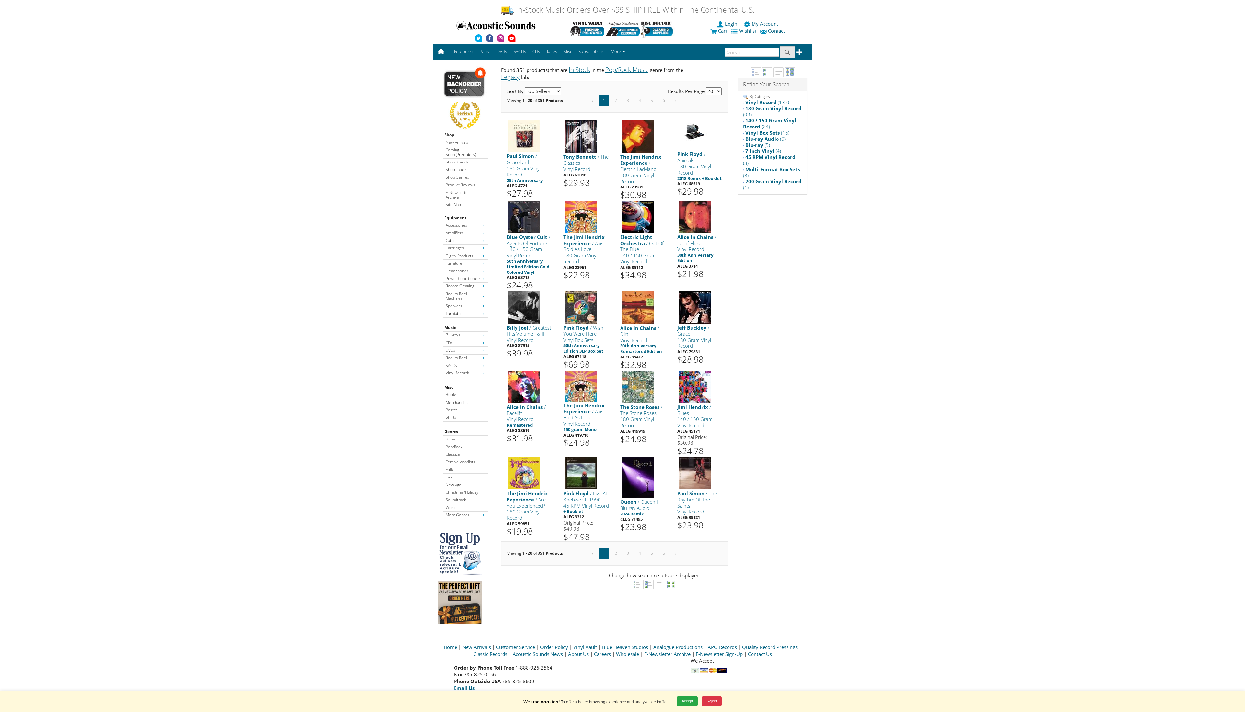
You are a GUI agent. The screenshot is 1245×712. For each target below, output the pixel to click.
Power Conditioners (463, 278)
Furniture (454, 263)
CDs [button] (536, 51)
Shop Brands (457, 162)
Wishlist (748, 31)
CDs (449, 342)
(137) (767, 102)
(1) (772, 184)
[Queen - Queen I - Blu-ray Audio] (637, 477)
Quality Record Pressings (770, 647)
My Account (764, 23)
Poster (451, 410)
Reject (712, 701)
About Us (578, 654)
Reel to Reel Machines (456, 296)
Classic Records (490, 654)
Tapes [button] (551, 51)
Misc (449, 387)
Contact (776, 31)
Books (451, 394)
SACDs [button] (520, 51)
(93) (772, 111)
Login (731, 23)
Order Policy (554, 647)
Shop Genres (457, 177)
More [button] (616, 51)
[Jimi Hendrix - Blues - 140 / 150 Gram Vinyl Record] (694, 386)
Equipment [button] (464, 51)
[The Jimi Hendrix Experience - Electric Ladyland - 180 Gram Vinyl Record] (637, 136)
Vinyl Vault (585, 647)
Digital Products (459, 256)
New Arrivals (457, 142)
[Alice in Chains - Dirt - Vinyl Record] (637, 307)
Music (450, 327)
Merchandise (457, 402)
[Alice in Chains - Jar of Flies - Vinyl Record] (694, 216)
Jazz (449, 477)
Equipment (455, 218)
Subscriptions (591, 51)
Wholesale (627, 654)
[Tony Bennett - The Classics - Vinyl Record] (581, 136)
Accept (687, 701)
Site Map (453, 204)
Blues (451, 439)
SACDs (451, 365)
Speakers (454, 305)
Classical (453, 454)
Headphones (457, 270)
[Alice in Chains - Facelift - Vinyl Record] (524, 386)
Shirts (451, 417)
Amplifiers (455, 232)
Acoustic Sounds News (538, 654)
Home (450, 647)
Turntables (455, 313)
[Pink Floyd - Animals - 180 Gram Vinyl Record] (694, 131)
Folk (449, 469)
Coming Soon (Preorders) (461, 152)
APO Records (722, 647)
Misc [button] (567, 51)
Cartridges (455, 248)
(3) (769, 160)
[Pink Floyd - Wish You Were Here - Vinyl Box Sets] (581, 307)
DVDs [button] (502, 51)
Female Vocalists (460, 462)
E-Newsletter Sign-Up (719, 654)
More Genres (457, 515)
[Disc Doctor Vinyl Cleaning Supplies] (658, 29)
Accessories (456, 225)
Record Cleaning (460, 286)
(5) (757, 145)
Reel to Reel (456, 358)
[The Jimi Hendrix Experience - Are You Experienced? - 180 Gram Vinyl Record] (524, 473)
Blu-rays (453, 335)
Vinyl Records (458, 373)
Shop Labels (456, 169)
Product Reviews (460, 184)
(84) (769, 123)
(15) (767, 132)
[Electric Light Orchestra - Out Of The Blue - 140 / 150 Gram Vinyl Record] (637, 216)
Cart (722, 31)
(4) (763, 151)
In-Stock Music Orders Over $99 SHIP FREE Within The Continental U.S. (634, 10)
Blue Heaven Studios (625, 647)
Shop (449, 135)
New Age (453, 485)
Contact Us (760, 654)
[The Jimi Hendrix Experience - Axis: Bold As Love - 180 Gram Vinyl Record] (581, 216)
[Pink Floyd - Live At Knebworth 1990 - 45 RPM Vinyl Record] (581, 473)
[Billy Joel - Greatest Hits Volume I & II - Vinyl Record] (524, 307)
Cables (451, 240)
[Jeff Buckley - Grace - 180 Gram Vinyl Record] (694, 307)
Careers (602, 654)
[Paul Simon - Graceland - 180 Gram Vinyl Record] (524, 136)
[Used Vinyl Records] (587, 29)
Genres (451, 431)
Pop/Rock (454, 447)
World (451, 507)
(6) (765, 139)
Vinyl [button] (485, 51)
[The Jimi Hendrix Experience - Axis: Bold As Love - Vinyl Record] (581, 385)
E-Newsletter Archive (457, 195)
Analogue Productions (678, 647)
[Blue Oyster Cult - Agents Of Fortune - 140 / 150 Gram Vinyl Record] (524, 216)
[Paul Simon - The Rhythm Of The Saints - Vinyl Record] (694, 473)
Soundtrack (456, 499)
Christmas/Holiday (462, 492)
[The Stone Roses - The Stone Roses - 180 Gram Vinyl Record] (637, 386)
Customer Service (515, 647)
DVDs (450, 350)
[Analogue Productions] (623, 29)
